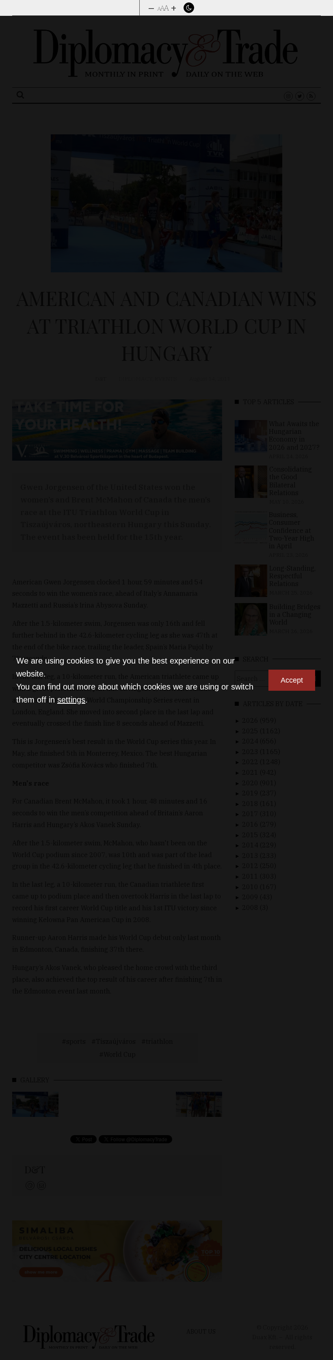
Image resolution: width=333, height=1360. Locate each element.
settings (71, 699)
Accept (292, 680)
